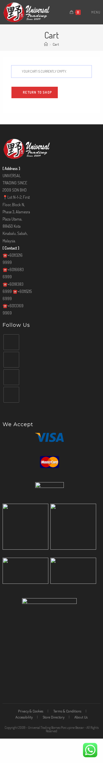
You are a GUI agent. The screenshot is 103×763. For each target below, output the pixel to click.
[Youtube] (11, 377)
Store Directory (53, 717)
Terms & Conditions (67, 711)
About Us (81, 717)
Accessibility (24, 717)
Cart (56, 44)
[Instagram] (11, 360)
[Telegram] (11, 395)
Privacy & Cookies (30, 711)
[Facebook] (11, 342)
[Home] (46, 44)
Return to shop (37, 92)
